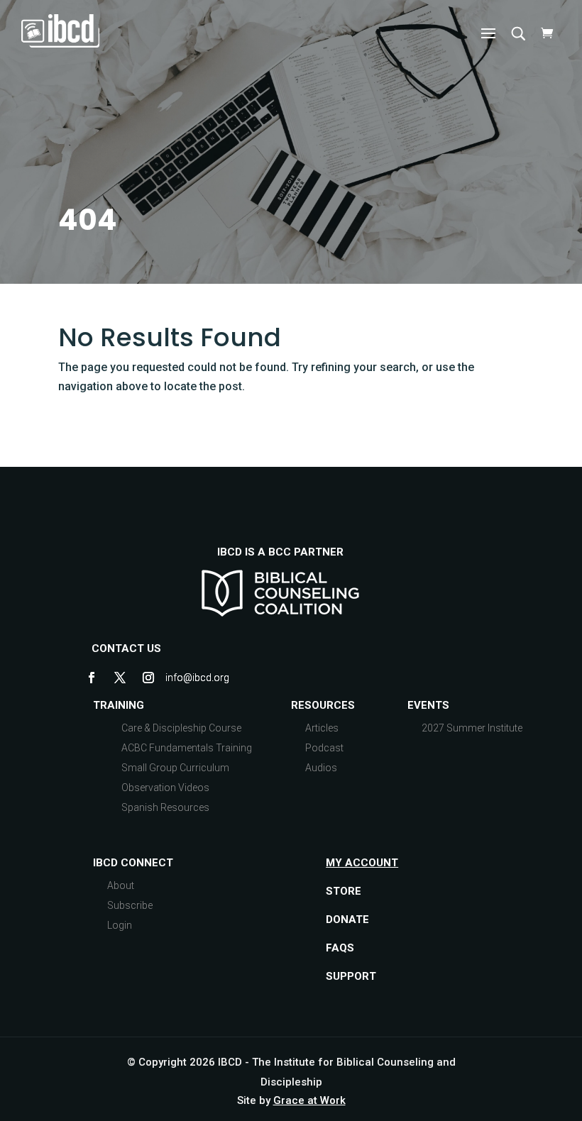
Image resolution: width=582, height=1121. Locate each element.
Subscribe (130, 905)
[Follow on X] (120, 677)
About (120, 885)
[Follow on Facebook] (91, 677)
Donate (347, 919)
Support (351, 976)
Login (119, 925)
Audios (321, 767)
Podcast (324, 747)
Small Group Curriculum (175, 767)
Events (428, 705)
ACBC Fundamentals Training (186, 747)
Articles (322, 728)
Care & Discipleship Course (181, 728)
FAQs (340, 947)
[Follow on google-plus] (176, 677)
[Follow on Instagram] (148, 677)
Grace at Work (309, 1100)
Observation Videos (165, 787)
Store (343, 891)
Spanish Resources (165, 807)
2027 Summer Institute (472, 728)
